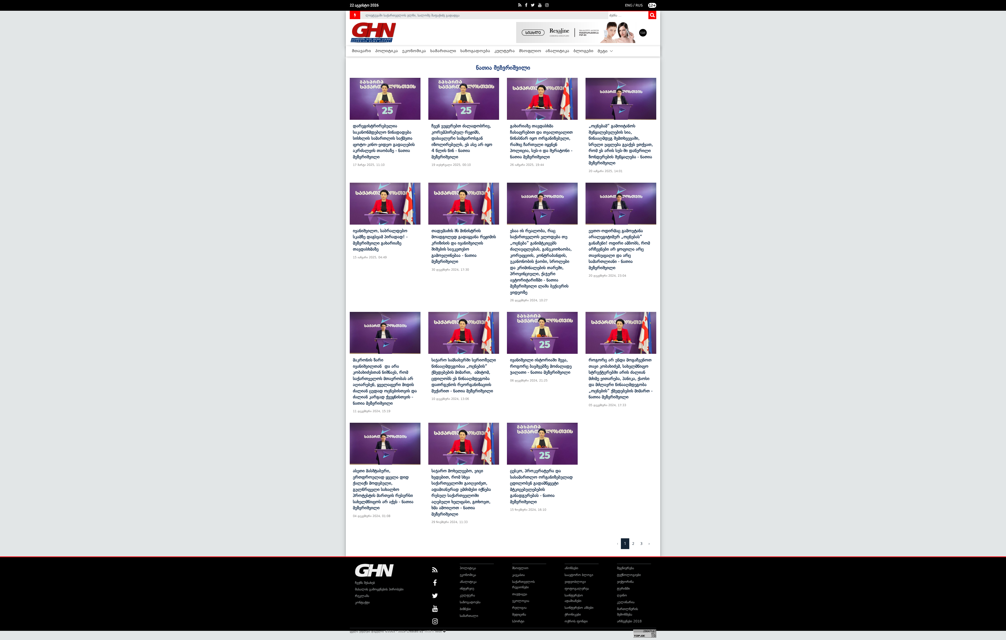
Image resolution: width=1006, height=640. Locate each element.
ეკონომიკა (414, 51)
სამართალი (443, 51)
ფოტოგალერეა (577, 588)
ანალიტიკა (557, 51)
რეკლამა (362, 596)
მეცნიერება (625, 568)
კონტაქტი (362, 602)
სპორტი (518, 621)
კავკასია (518, 575)
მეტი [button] (603, 51)
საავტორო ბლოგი (579, 575)
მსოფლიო (530, 51)
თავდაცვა (519, 594)
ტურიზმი (623, 588)
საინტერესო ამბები (579, 608)
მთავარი (361, 51)
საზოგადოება (475, 51)
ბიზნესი (465, 609)
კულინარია (626, 602)
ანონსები (571, 568)
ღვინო (622, 595)
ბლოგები (583, 51)
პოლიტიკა (386, 51)
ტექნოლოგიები (629, 575)
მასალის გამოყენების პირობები (379, 589)
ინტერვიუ (467, 588)
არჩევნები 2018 (629, 621)
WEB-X (429, 631)
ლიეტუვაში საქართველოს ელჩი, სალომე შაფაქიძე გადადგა (412, 15)
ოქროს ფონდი (576, 621)
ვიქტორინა (625, 582)
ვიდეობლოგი (575, 582)
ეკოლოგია (520, 601)
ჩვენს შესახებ (365, 583)
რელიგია (519, 608)
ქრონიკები (573, 614)
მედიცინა (519, 614)
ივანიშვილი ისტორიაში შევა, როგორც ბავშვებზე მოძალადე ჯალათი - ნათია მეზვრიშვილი (541, 366)
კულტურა (504, 51)
